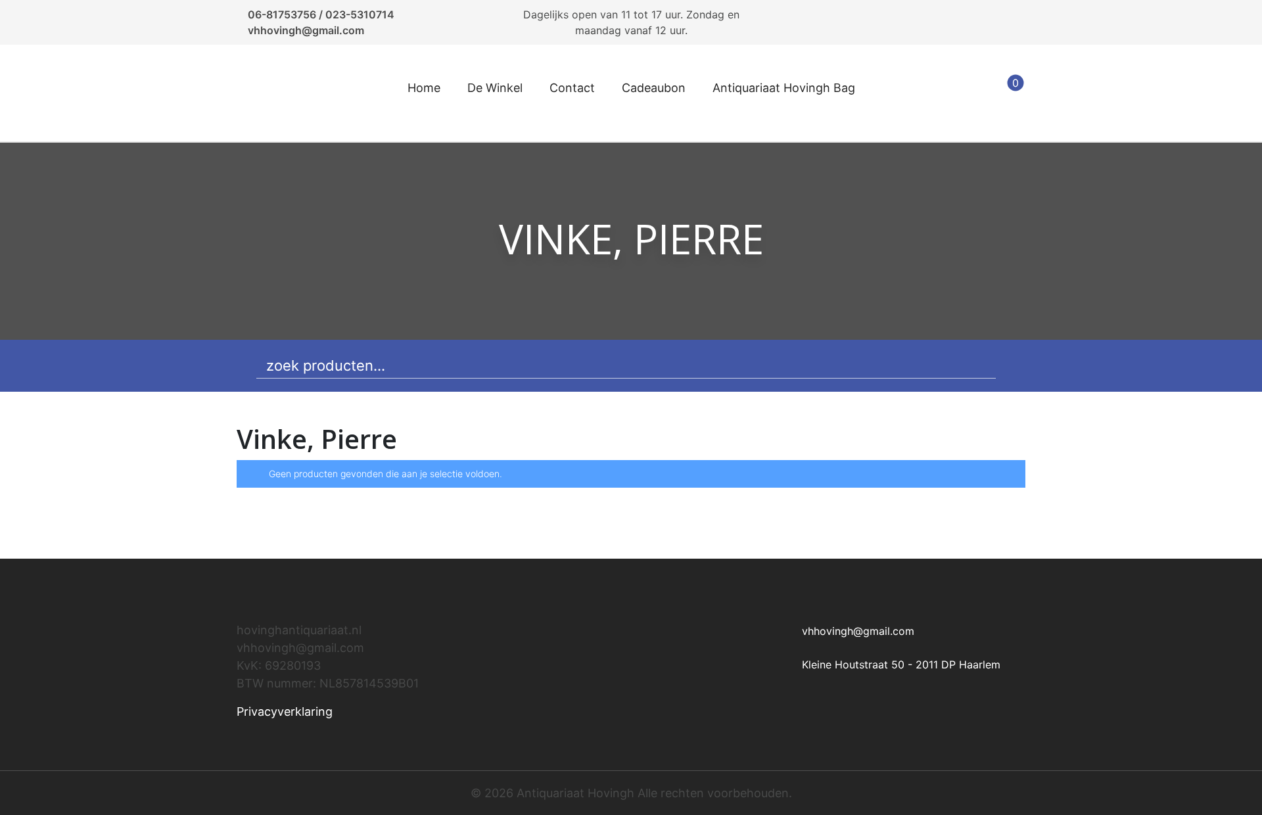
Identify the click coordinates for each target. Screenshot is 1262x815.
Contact (572, 88)
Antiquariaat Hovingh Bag (784, 88)
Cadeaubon (654, 88)
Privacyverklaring (285, 711)
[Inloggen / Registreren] (974, 93)
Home (424, 88)
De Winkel (495, 88)
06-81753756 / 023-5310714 (321, 14)
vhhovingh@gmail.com (306, 30)
